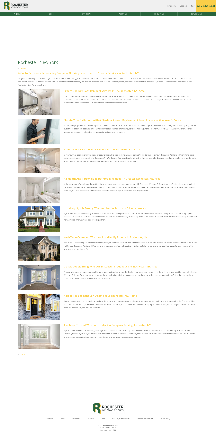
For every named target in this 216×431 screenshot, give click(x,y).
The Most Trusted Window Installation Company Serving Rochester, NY (107, 325)
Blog (192, 5)
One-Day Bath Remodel (121, 419)
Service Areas (196, 14)
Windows (17, 14)
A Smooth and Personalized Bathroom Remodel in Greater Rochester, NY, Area (112, 178)
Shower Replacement (145, 419)
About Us (123, 14)
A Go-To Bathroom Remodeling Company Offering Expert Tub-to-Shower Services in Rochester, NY (78, 73)
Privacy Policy (165, 419)
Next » (23, 68)
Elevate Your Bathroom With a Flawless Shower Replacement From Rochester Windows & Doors (122, 120)
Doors (51, 14)
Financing (171, 5)
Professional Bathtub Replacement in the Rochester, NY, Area (102, 149)
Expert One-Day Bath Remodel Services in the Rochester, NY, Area (104, 91)
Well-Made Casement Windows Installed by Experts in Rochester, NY (105, 237)
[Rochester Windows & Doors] (15, 6)
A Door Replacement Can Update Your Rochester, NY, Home (100, 295)
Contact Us (159, 14)
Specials (183, 5)
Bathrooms (86, 14)
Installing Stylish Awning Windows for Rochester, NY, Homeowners (105, 208)
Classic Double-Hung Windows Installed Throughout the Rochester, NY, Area (111, 266)
